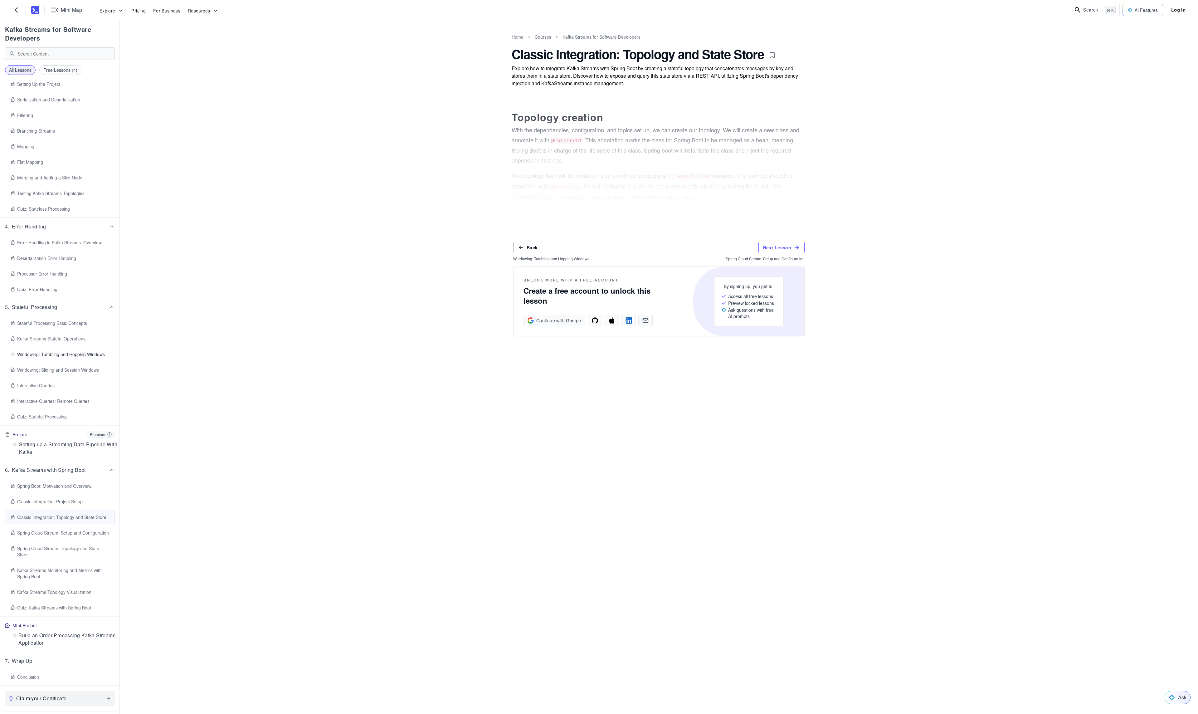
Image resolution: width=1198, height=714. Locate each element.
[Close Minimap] (120, 43)
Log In (1178, 9)
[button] (60, 226)
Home (518, 37)
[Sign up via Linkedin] (628, 320)
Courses (543, 37)
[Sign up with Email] (645, 320)
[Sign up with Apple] (612, 320)
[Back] (17, 9)
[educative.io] (35, 10)
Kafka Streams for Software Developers (48, 33)
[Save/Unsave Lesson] (772, 55)
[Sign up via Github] (595, 320)
